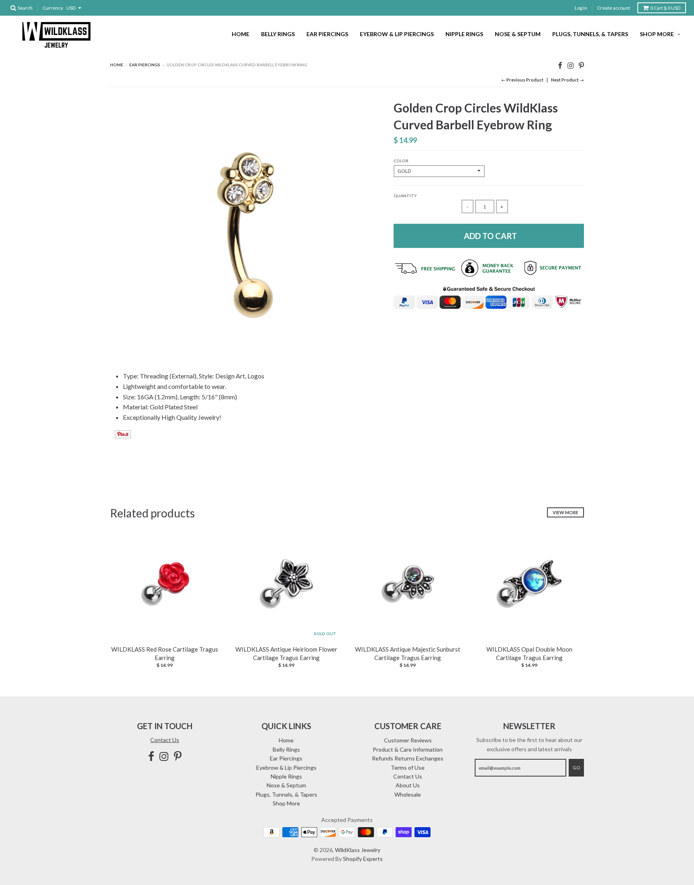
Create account (613, 8)
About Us (408, 785)
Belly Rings (278, 34)
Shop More (657, 34)
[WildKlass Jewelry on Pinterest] (581, 65)
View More (565, 512)
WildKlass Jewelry (357, 849)
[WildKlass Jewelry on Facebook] (560, 65)
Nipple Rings (464, 34)
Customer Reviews (408, 740)
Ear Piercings (327, 34)
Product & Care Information (408, 749)
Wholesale (407, 794)
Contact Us (164, 739)
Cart (665, 8)
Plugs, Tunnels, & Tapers (590, 34)
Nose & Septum (518, 34)
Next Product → (567, 79)
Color (401, 160)
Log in (581, 8)
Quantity (405, 195)
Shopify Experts (363, 858)
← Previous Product (522, 79)
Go (576, 767)
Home (240, 34)
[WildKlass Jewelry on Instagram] (570, 65)
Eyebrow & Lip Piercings (397, 34)
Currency (53, 8)
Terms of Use (408, 767)
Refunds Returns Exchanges (407, 758)
